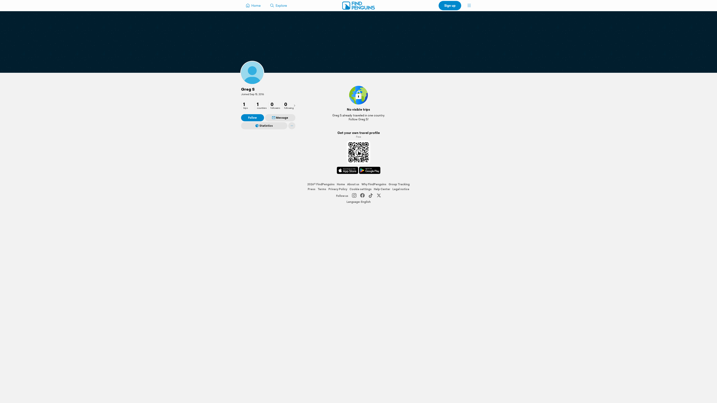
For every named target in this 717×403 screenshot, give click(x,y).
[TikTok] (370, 196)
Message (282, 118)
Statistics (266, 126)
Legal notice (400, 189)
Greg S (248, 89)
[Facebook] (362, 196)
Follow (252, 118)
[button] (469, 5)
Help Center (382, 189)
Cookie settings (361, 189)
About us (353, 184)
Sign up (450, 5)
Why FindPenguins (373, 184)
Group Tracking (399, 184)
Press (311, 189)
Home (341, 184)
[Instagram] (354, 196)
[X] (379, 196)
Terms (322, 189)
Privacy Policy (337, 189)
